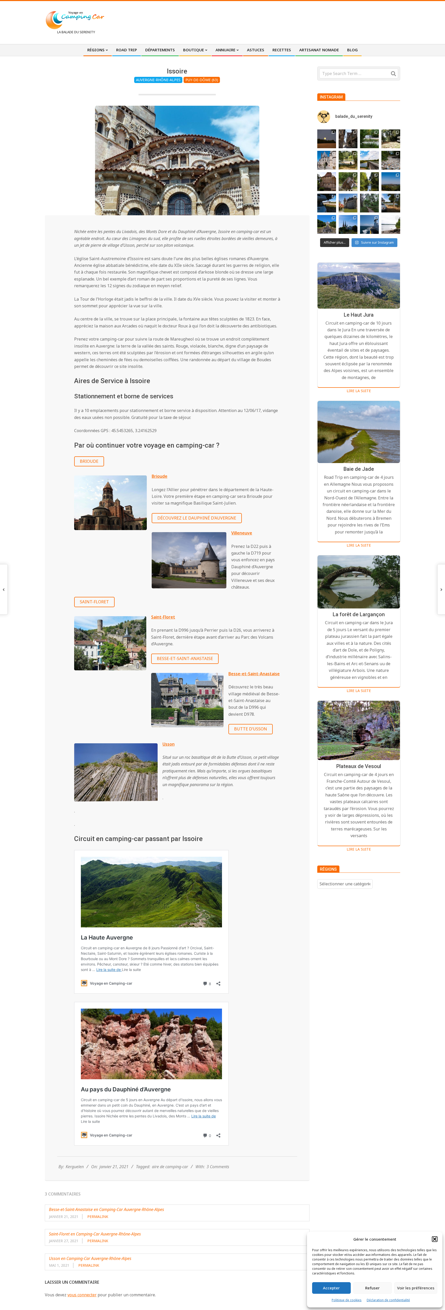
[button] (434, 1239)
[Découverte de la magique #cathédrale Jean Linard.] (348, 181)
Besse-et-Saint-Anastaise (185, 658)
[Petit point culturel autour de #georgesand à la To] (326, 181)
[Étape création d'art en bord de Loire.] (348, 160)
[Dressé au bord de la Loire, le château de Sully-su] (348, 203)
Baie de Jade (359, 469)
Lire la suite (359, 390)
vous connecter (82, 1295)
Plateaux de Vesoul (358, 766)
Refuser (372, 1287)
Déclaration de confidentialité (388, 1300)
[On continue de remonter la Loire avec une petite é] (326, 160)
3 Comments (218, 1166)
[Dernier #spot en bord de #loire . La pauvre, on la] (390, 138)
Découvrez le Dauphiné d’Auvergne (196, 518)
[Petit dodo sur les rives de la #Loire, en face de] (326, 203)
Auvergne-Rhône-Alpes (158, 79)
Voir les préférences (415, 1287)
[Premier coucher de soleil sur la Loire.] (369, 203)
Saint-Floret (94, 602)
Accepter (331, 1287)
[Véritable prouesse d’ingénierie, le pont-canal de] (369, 160)
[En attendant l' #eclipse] (326, 138)
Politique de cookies (347, 1300)
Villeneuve (241, 533)
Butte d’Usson (250, 729)
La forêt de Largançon (359, 615)
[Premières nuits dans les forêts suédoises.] (390, 224)
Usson (168, 744)
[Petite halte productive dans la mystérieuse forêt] (369, 138)
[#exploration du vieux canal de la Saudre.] (369, 181)
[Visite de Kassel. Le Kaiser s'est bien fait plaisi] (326, 224)
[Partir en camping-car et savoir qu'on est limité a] (390, 160)
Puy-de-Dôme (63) (201, 79)
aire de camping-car (170, 1166)
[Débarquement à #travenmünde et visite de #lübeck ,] (348, 224)
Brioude (89, 461)
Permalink (97, 1216)
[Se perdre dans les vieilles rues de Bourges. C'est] (348, 138)
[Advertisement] (305, 22)
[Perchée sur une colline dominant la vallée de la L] (390, 181)
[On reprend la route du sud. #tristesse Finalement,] (369, 224)
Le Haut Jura (359, 315)
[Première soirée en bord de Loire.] (390, 203)
